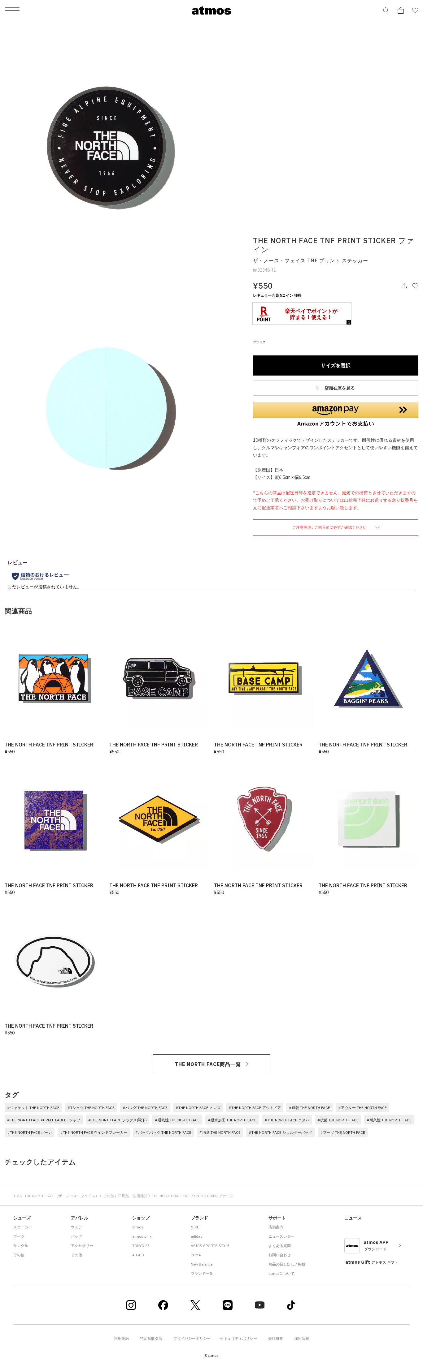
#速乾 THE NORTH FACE (309, 1107)
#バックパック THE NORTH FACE (163, 1132)
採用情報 (301, 1338)
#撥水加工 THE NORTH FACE (232, 1120)
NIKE (195, 1227)
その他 (108, 1195)
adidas (197, 1236)
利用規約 (121, 1338)
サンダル (20, 1245)
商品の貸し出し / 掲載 (286, 1264)
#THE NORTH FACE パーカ (29, 1132)
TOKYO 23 (141, 1245)
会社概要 (275, 1338)
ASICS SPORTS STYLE (210, 1245)
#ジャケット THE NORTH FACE (33, 1107)
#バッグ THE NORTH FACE (145, 1107)
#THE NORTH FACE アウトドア (255, 1107)
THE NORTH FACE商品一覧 (208, 1064)
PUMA (196, 1255)
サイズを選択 (336, 365)
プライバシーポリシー (192, 1338)
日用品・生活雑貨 (133, 1195)
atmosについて (281, 1273)
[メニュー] (12, 10)
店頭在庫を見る (339, 388)
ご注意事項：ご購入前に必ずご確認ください (330, 527)
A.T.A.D (138, 1255)
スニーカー (22, 1227)
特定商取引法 (151, 1338)
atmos (137, 1227)
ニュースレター (281, 1236)
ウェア (76, 1227)
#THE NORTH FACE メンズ (198, 1107)
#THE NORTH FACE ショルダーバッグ (280, 1132)
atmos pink (141, 1236)
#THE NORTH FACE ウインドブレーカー (93, 1132)
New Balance (201, 1264)
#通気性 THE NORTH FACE (177, 1120)
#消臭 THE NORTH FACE (220, 1132)
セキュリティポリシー (238, 1338)
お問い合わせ (279, 1255)
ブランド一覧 (202, 1273)
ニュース (353, 1218)
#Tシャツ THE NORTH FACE (91, 1107)
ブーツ (18, 1236)
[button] (335, 414)
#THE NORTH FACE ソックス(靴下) (117, 1120)
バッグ (76, 1236)
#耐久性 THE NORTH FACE (389, 1120)
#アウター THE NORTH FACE (362, 1107)
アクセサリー (82, 1245)
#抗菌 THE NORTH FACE (338, 1120)
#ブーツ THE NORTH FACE (342, 1132)
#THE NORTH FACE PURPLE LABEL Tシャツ (43, 1120)
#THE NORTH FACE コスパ (286, 1120)
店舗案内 (275, 1227)
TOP (16, 1195)
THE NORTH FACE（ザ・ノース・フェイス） (61, 1195)
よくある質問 (279, 1245)
